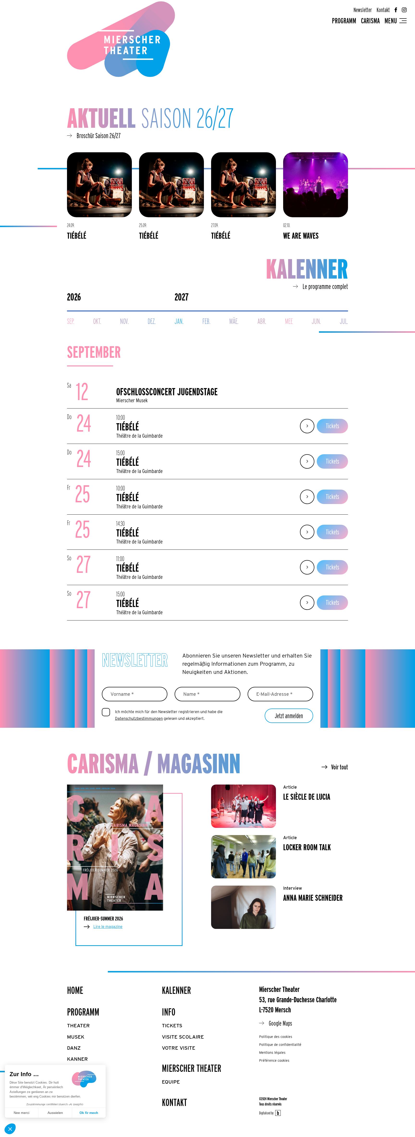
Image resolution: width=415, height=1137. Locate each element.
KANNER (77, 1059)
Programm (344, 20)
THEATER (78, 1025)
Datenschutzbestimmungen (139, 718)
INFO (168, 1012)
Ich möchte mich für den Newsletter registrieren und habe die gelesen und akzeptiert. (169, 715)
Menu (390, 20)
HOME (75, 990)
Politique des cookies (275, 1037)
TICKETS (172, 1025)
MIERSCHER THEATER (191, 1068)
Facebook (396, 9)
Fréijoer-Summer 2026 (103, 918)
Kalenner (176, 990)
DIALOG (76, 1092)
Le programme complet (325, 286)
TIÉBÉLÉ (76, 235)
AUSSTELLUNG (85, 1081)
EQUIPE (171, 1082)
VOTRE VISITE (178, 1048)
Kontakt (383, 9)
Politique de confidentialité (280, 1045)
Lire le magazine (107, 926)
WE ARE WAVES (301, 235)
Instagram (404, 9)
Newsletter (363, 9)
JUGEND (77, 1070)
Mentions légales (272, 1052)
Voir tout (339, 767)
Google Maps (280, 1023)
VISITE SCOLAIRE (183, 1037)
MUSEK (75, 1037)
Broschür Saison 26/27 (99, 135)
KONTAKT (174, 1102)
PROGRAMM (83, 1012)
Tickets (332, 426)
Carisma (370, 20)
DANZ (74, 1048)
